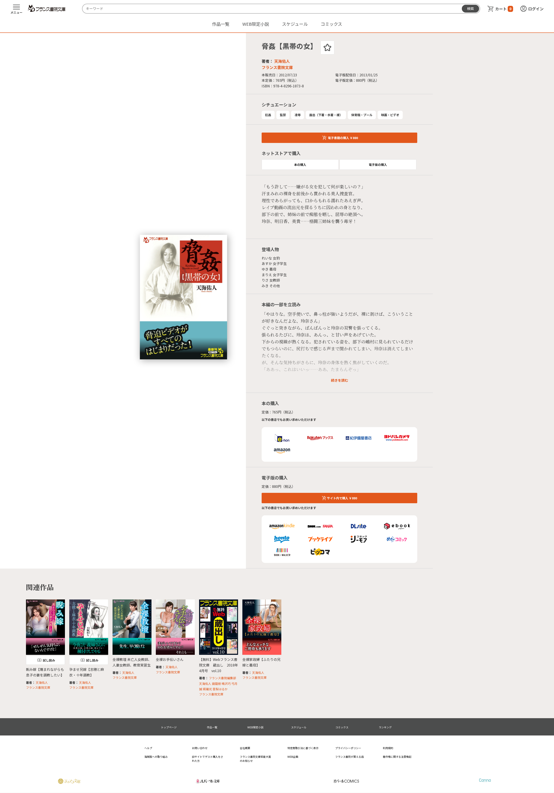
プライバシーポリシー (348, 748)
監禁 (283, 115)
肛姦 (268, 115)
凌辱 (298, 115)
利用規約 (388, 748)
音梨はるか (220, 689)
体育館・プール (361, 115)
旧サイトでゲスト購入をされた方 (207, 759)
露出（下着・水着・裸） (326, 115)
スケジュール (295, 24)
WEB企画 (292, 756)
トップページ (169, 727)
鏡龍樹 (216, 683)
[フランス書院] (46, 8)
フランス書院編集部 (222, 678)
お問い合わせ (200, 748)
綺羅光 (207, 689)
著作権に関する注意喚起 (397, 756)
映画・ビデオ (390, 115)
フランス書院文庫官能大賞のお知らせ (255, 759)
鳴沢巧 (226, 683)
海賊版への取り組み (156, 756)
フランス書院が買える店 (349, 756)
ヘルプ (148, 748)
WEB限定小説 (255, 24)
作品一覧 (220, 24)
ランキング (385, 727)
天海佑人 (282, 61)
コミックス (331, 24)
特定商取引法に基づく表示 (303, 748)
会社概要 (245, 748)
